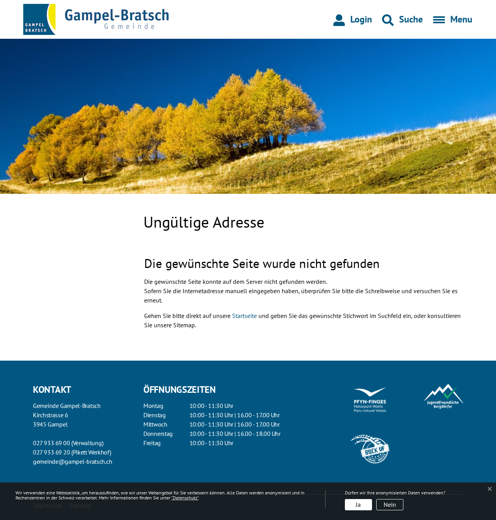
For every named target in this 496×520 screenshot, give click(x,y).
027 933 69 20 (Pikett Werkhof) (72, 452)
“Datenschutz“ (184, 498)
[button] (402, 19)
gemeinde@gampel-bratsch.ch (72, 461)
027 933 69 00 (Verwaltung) (68, 443)
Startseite (244, 316)
